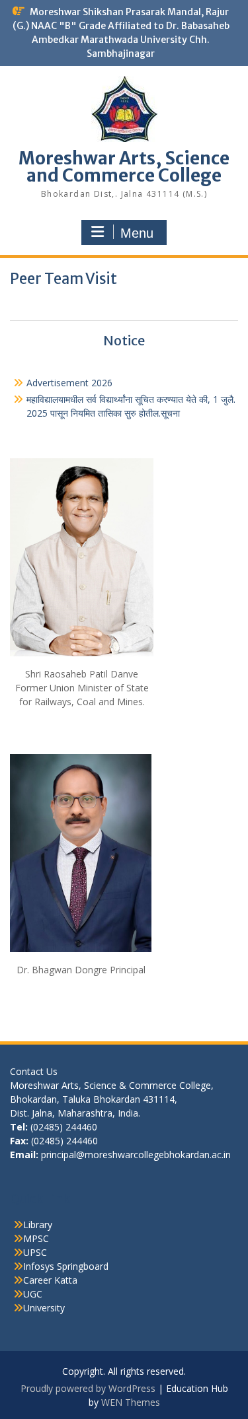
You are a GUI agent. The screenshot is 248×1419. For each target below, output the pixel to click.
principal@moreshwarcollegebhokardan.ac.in (136, 1154)
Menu (136, 233)
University (44, 1307)
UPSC (35, 1252)
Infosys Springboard (65, 1266)
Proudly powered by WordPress (88, 1388)
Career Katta (50, 1280)
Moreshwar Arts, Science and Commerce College (124, 166)
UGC (32, 1294)
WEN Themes (130, 1402)
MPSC (36, 1238)
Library (37, 1224)
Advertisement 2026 (69, 382)
